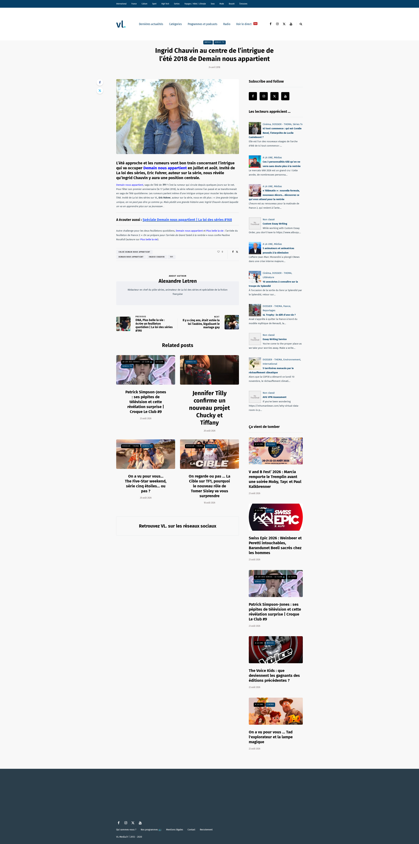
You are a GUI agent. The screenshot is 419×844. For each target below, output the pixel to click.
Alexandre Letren (178, 281)
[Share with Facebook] (100, 82)
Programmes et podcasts (202, 24)
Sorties (177, 4)
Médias (278, 157)
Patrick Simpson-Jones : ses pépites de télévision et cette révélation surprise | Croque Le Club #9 (145, 402)
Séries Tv (219, 42)
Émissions (243, 4)
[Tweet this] (100, 90)
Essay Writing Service (275, 339)
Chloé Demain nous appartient (134, 252)
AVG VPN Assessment (274, 397)
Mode (221, 4)
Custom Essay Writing (275, 223)
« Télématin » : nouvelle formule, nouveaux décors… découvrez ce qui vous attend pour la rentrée (274, 195)
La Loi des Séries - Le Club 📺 (137, 362)
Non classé (269, 219)
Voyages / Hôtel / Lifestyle (195, 4)
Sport (154, 4)
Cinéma (267, 124)
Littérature (268, 277)
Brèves (208, 42)
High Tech (165, 4)
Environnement (291, 359)
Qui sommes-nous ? (126, 829)
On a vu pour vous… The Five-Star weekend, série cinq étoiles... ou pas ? (145, 483)
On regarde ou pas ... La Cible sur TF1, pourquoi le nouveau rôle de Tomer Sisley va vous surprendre (209, 486)
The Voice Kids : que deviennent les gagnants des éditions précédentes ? (274, 675)
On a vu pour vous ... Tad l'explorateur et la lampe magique (271, 737)
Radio (226, 24)
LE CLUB (159, 362)
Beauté (232, 4)
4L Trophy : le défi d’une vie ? (279, 314)
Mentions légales (174, 829)
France (134, 4)
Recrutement (206, 829)
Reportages (269, 310)
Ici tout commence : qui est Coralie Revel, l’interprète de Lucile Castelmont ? (275, 133)
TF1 (171, 257)
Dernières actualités (151, 24)
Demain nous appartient (131, 257)
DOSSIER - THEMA (130, 446)
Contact (191, 829)
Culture (144, 4)
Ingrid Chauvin (157, 257)
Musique (271, 444)
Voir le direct (246, 24)
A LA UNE (268, 157)
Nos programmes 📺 (151, 829)
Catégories (175, 24)
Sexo (213, 4)
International (121, 4)
